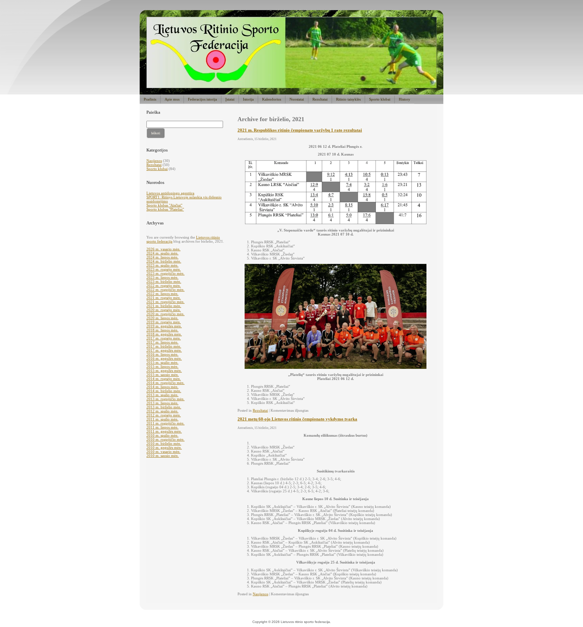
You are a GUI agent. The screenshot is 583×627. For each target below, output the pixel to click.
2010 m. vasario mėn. (163, 451)
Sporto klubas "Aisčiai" (164, 205)
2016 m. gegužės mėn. (164, 358)
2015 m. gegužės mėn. (164, 371)
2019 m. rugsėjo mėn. (163, 322)
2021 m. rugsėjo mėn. (163, 298)
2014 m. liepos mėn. (162, 387)
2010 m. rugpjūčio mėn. (165, 439)
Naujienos (154, 161)
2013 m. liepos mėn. (162, 403)
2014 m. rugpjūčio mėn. (165, 383)
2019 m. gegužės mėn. (164, 326)
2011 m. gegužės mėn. (164, 431)
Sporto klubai (157, 169)
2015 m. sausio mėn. (162, 375)
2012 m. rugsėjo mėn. (163, 415)
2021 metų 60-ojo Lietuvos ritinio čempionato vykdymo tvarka (297, 419)
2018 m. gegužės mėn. (164, 334)
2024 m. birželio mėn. (163, 261)
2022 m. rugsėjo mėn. (163, 285)
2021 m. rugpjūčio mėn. (165, 302)
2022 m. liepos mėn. (162, 294)
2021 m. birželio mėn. (163, 306)
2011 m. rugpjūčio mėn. (165, 423)
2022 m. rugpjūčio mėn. (165, 290)
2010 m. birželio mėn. (163, 443)
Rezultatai (154, 165)
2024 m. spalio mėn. (162, 253)
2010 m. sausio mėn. (162, 456)
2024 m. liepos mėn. (162, 257)
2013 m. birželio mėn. (163, 407)
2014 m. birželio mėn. (163, 391)
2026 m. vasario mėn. (163, 249)
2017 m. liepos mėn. (162, 342)
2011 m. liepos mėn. (162, 427)
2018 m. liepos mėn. (162, 330)
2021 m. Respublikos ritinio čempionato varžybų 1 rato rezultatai (300, 130)
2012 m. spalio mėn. (162, 411)
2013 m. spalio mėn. (162, 395)
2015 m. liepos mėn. (162, 366)
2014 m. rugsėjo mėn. (163, 379)
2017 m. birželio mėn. (163, 346)
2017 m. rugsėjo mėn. (163, 338)
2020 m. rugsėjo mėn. (163, 310)
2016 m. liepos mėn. (162, 354)
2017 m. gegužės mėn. (164, 350)
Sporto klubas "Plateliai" (165, 209)
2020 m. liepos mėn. (162, 318)
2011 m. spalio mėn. (162, 419)
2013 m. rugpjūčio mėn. (165, 399)
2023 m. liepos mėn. (162, 277)
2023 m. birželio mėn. (163, 281)
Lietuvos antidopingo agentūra (170, 193)
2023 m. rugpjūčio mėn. (165, 273)
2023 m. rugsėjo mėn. (163, 269)
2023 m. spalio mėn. (162, 265)
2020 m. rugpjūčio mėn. (165, 314)
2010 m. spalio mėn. (162, 435)
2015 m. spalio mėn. (162, 362)
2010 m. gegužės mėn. (164, 447)
